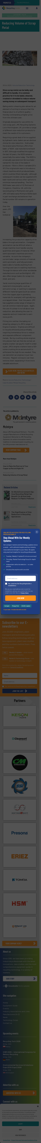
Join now (20, 598)
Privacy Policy (25, 593)
